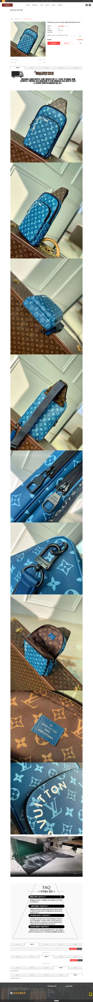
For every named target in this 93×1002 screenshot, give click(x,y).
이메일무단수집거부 (50, 992)
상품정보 (17, 67)
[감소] (71, 36)
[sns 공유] (44, 62)
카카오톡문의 (19, 993)
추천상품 (46, 1)
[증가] (75, 36)
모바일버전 (56, 1000)
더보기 (79, 948)
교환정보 (75, 67)
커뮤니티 (7, 1)
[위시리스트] (80, 43)
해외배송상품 (34, 5)
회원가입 (89, 1)
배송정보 (61, 67)
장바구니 (67, 43)
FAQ (48, 994)
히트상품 (42, 1)
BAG (21, 19)
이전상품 (15, 59)
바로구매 (54, 43)
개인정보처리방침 (50, 991)
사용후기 (32, 67)
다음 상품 (40, 59)
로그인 (85, 1)
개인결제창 (60, 5)
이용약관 (48, 989)
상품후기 (53, 5)
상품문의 (46, 67)
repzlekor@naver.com (17, 990)
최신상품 (50, 1)
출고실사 (47, 5)
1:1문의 (41, 5)
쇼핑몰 (3, 1)
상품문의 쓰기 (73, 960)
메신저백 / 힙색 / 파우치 (28, 19)
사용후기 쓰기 (73, 948)
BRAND (27, 5)
